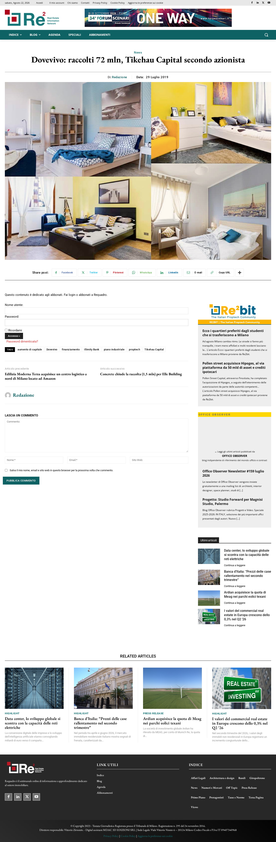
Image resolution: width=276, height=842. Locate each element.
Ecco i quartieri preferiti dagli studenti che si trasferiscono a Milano (233, 333)
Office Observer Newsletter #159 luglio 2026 (233, 473)
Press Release (153, 713)
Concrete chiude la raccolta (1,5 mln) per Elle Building (141, 374)
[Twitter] (263, 3)
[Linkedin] (257, 3)
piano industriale (114, 349)
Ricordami (15, 330)
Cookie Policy (128, 836)
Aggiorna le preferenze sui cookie (155, 836)
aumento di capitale (30, 349)
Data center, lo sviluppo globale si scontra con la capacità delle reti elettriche (246, 555)
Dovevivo (51, 349)
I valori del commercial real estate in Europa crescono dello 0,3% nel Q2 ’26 (247, 615)
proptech (134, 349)
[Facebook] (252, 3)
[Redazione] (8, 395)
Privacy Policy (111, 836)
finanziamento (71, 349)
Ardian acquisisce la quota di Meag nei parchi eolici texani (172, 721)
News (138, 52)
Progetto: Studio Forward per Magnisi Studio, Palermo (232, 501)
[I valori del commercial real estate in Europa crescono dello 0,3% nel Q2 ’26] (209, 616)
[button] (266, 35)
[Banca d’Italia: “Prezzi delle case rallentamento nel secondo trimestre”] (209, 577)
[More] (239, 273)
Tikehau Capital (154, 349)
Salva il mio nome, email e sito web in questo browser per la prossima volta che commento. (61, 470)
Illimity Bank (91, 349)
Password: (12, 316)
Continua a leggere (234, 565)
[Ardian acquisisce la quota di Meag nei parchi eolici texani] (209, 598)
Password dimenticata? (22, 341)
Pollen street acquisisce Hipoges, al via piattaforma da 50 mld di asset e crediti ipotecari (233, 367)
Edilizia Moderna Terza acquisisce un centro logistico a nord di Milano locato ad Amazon (46, 376)
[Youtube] (269, 3)
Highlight (12, 713)
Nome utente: (14, 305)
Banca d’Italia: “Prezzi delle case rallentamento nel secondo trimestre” (247, 576)
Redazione (119, 77)
